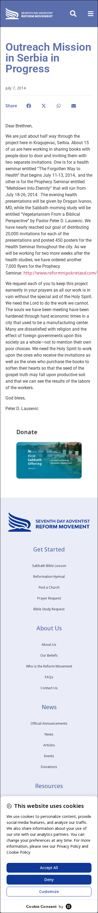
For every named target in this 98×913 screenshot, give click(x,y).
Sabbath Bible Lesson (49, 565)
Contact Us (49, 688)
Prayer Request (49, 598)
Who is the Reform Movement (49, 666)
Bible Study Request (49, 609)
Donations (49, 766)
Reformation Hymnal (49, 576)
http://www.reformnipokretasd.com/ (60, 273)
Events (49, 756)
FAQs (49, 677)
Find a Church (49, 587)
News (49, 734)
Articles (49, 745)
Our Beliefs (49, 655)
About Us (49, 644)
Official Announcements (49, 723)
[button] (90, 13)
